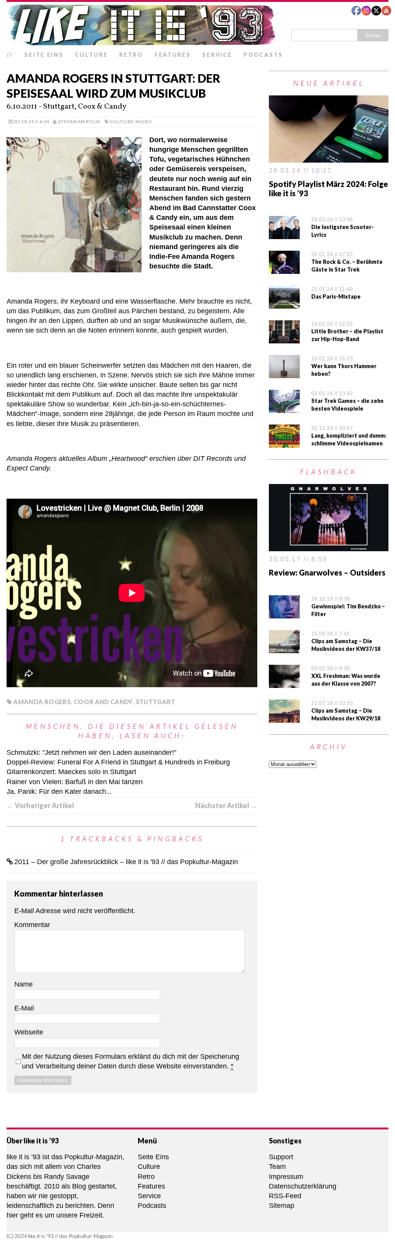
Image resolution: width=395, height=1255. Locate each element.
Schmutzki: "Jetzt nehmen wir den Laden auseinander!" (91, 752)
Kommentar (32, 925)
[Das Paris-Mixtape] (284, 303)
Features (173, 54)
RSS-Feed (285, 1196)
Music (143, 121)
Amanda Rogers (42, 701)
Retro (131, 54)
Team (277, 1166)
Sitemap (281, 1205)
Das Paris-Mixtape (336, 296)
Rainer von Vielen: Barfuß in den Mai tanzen (75, 782)
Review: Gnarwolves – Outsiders (327, 572)
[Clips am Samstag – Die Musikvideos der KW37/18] (284, 648)
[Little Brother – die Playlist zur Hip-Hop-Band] (284, 338)
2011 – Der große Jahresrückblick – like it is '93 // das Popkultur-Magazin (126, 862)
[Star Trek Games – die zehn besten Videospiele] (284, 408)
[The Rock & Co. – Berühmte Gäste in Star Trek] (284, 269)
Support (281, 1157)
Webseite (28, 1032)
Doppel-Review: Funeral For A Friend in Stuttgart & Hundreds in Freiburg (118, 762)
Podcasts (263, 54)
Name (23, 984)
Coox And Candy (103, 701)
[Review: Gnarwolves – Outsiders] (328, 546)
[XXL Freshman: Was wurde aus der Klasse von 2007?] (284, 682)
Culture (91, 54)
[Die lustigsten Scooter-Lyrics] (284, 234)
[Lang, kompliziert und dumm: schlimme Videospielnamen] (284, 443)
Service (217, 54)
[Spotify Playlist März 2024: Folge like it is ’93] (328, 157)
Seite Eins (43, 54)
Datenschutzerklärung (302, 1186)
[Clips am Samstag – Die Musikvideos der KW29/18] (284, 717)
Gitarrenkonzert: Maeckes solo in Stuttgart (71, 772)
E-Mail (24, 1008)
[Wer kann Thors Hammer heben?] (284, 373)
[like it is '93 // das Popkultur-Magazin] (197, 25)
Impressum (286, 1176)
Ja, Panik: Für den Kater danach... (59, 791)
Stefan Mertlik (79, 121)
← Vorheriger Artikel (40, 805)
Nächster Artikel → (226, 805)
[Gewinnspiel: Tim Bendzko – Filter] (284, 613)
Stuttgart (156, 701)
